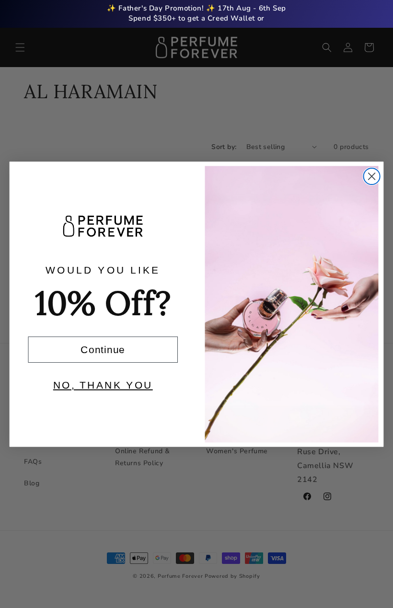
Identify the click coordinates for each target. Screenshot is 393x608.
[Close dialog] (372, 176)
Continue (103, 349)
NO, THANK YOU (103, 384)
